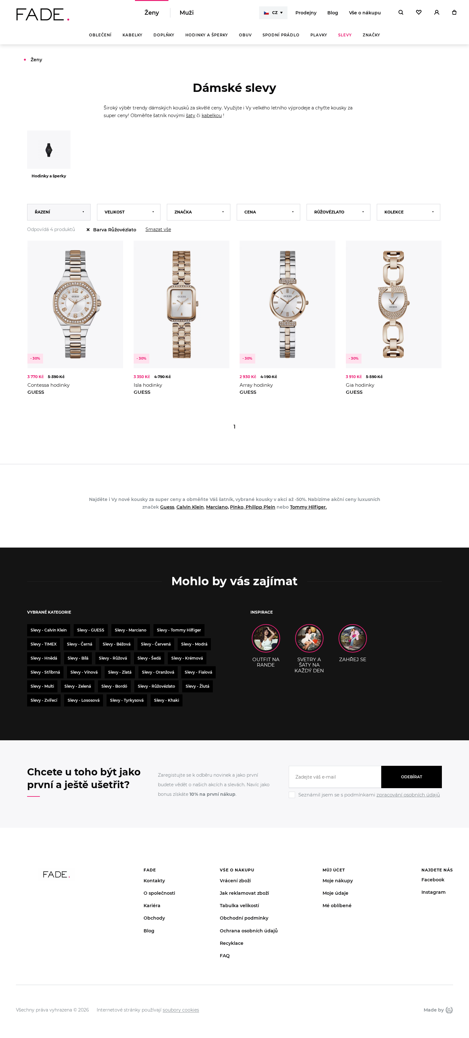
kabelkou (212, 115)
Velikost (114, 212)
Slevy (345, 35)
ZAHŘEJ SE (352, 659)
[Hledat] (401, 13)
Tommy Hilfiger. (308, 507)
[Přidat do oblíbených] (112, 252)
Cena (250, 212)
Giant (448, 1010)
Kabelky (133, 35)
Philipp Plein (259, 507)
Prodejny (305, 13)
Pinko (236, 507)
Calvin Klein (190, 507)
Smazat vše (158, 229)
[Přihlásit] (437, 13)
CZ (275, 12)
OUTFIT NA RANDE (265, 662)
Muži (187, 12)
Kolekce (394, 212)
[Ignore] (365, 799)
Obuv (245, 35)
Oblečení (100, 35)
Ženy (152, 12)
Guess (167, 507)
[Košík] (454, 13)
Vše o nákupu (365, 13)
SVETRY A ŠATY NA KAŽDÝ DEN (309, 664)
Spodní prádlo (281, 35)
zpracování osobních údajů (408, 795)
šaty (190, 115)
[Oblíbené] (419, 13)
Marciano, (217, 507)
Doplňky (164, 35)
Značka (183, 212)
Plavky (318, 35)
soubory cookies (181, 1009)
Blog (332, 13)
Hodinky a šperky (206, 35)
